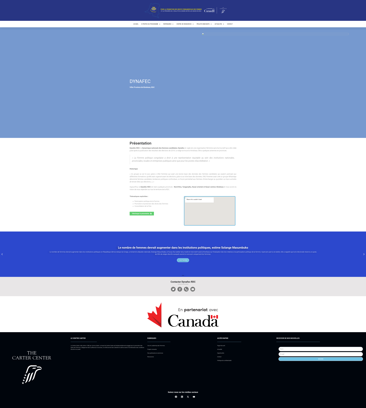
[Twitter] (173, 289)
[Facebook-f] (179, 289)
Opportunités (220, 353)
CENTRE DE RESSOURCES (183, 24)
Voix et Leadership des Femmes (156, 345)
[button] (2, 254)
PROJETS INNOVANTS (203, 24)
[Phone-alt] (186, 289)
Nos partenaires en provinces (155, 353)
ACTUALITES (218, 24)
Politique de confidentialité (224, 360)
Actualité (219, 349)
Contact (219, 356)
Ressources (150, 356)
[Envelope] (192, 289)
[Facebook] (176, 397)
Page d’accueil (221, 345)
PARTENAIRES (167, 24)
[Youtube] (194, 397)
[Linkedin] (182, 397)
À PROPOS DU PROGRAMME (149, 24)
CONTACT (230, 24)
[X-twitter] (188, 397)
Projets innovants (152, 349)
